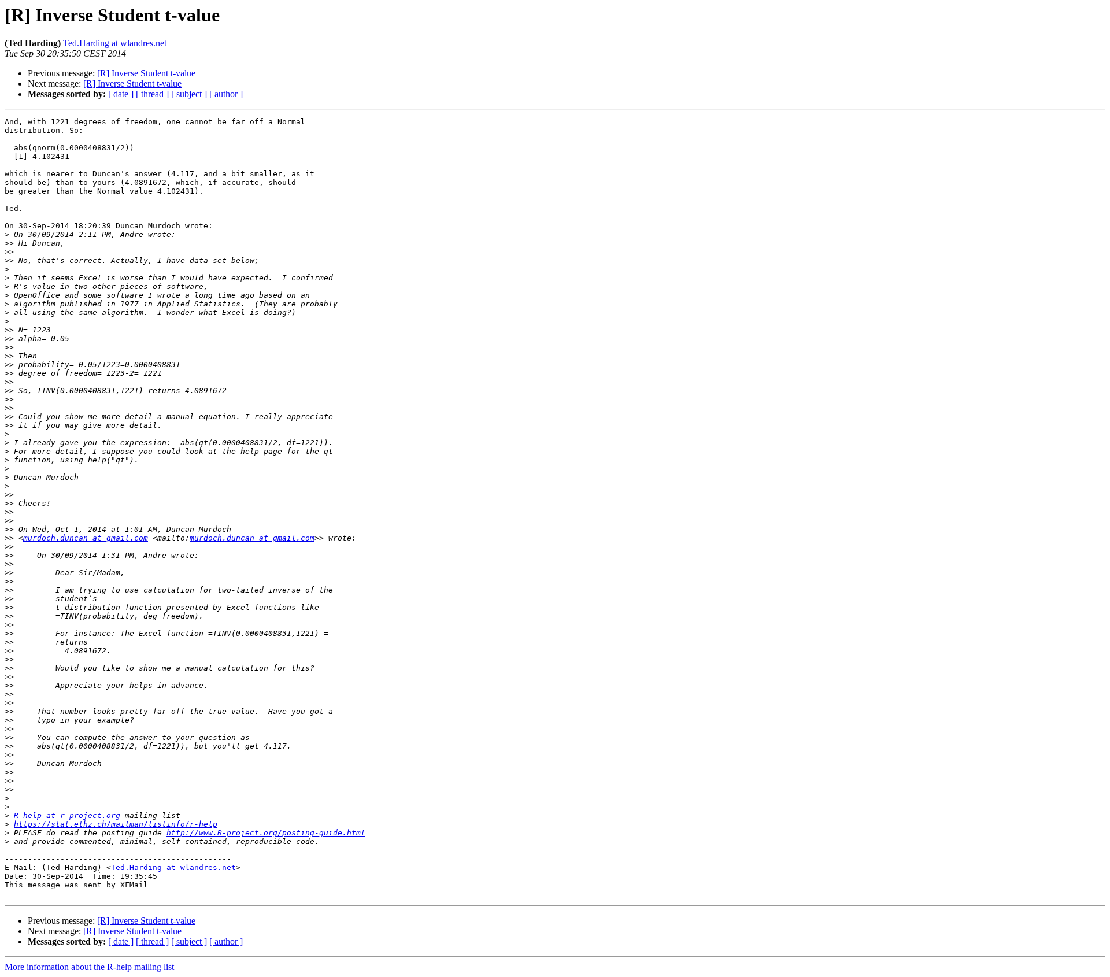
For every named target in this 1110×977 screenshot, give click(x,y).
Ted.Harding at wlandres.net (114, 43)
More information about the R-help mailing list (89, 967)
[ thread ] (152, 94)
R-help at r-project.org (67, 815)
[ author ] (226, 94)
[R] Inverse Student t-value (146, 73)
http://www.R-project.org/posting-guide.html (265, 832)
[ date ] (121, 94)
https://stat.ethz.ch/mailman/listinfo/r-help (115, 824)
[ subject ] (189, 94)
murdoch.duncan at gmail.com (85, 538)
